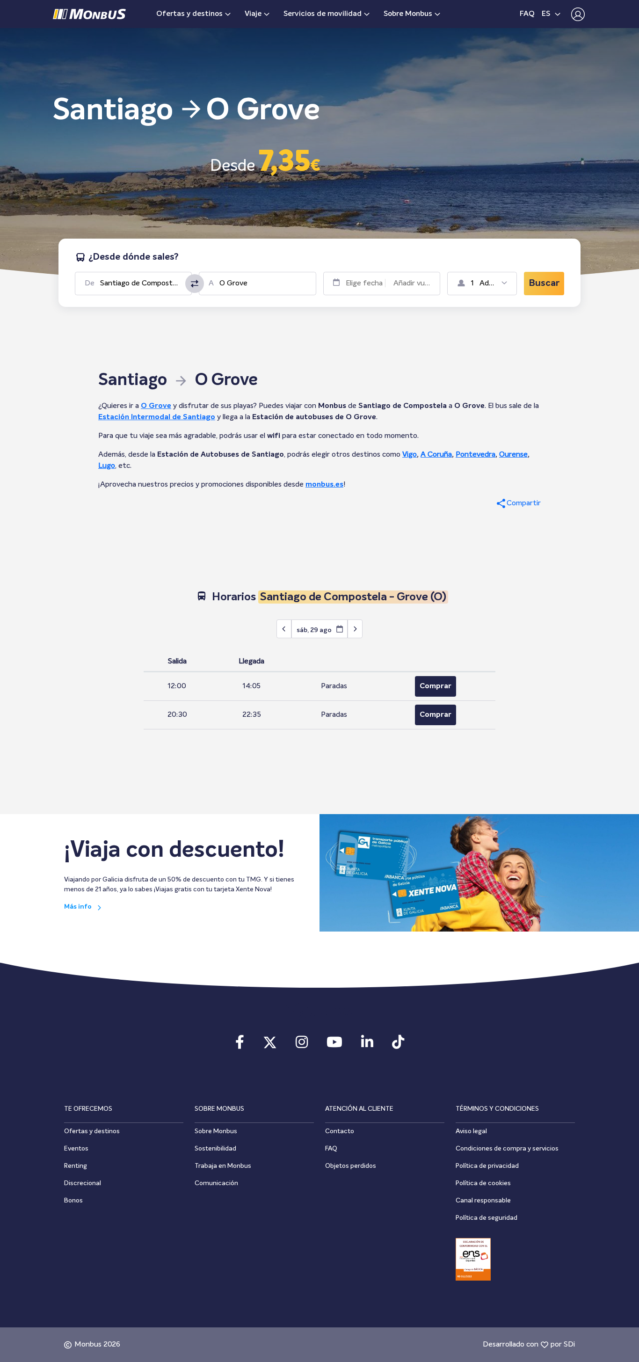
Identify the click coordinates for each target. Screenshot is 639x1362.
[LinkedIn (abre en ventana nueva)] (367, 1045)
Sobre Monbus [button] (408, 14)
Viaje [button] (253, 14)
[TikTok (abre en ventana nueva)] (398, 1045)
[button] (575, 14)
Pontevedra (475, 455)
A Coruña (436, 455)
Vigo (409, 455)
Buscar (544, 283)
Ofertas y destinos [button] (189, 14)
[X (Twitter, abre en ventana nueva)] (270, 1045)
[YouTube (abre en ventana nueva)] (334, 1045)
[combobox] (140, 283)
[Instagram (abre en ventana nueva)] (301, 1045)
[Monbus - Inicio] (89, 14)
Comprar (435, 686)
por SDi (563, 1344)
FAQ (527, 14)
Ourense (513, 455)
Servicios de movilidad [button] (322, 14)
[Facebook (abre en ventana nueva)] (240, 1045)
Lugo (106, 466)
